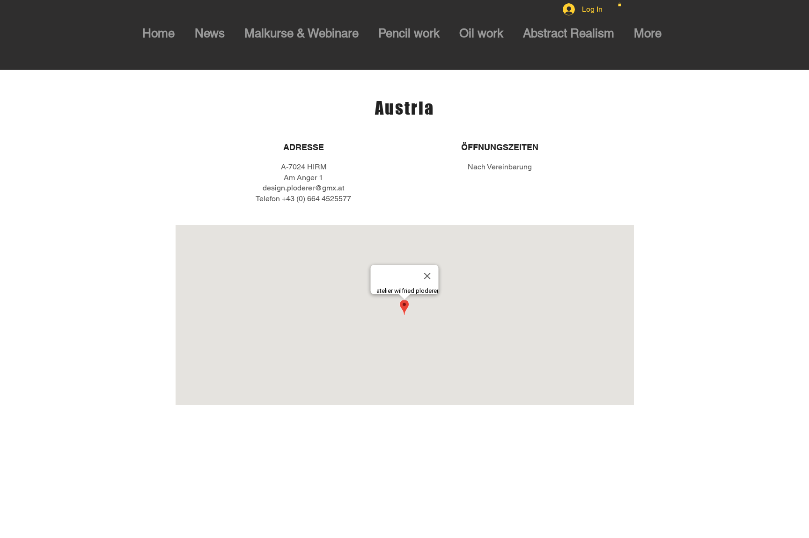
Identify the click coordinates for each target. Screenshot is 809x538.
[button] (619, 4)
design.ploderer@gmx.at (303, 187)
